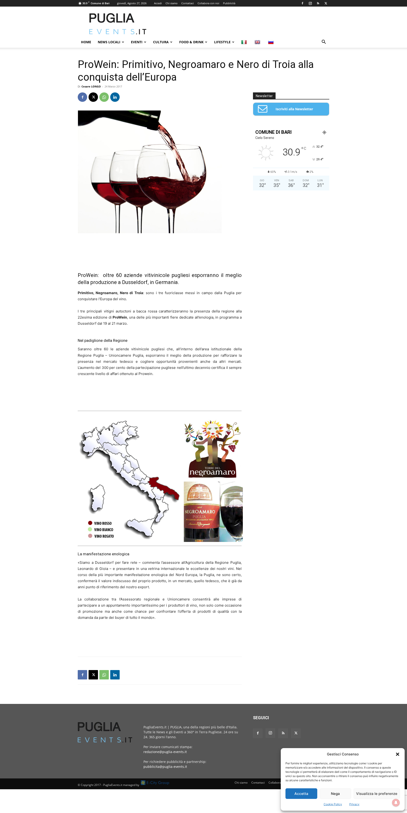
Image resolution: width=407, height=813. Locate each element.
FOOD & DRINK (191, 42)
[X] (325, 3)
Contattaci (187, 3)
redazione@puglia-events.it (165, 752)
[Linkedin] (115, 97)
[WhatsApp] (104, 97)
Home (86, 42)
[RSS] (318, 3)
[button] (397, 754)
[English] (258, 42)
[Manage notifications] (396, 802)
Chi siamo (172, 3)
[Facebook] (302, 3)
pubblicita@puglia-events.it (165, 766)
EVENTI (136, 42)
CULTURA (161, 42)
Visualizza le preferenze (376, 793)
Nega (335, 793)
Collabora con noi (208, 3)
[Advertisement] (243, 23)
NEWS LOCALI (109, 42)
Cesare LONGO (91, 86)
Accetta (301, 793)
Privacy (354, 804)
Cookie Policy (333, 804)
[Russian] (271, 42)
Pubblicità (229, 3)
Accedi (158, 3)
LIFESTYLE (222, 42)
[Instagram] (310, 3)
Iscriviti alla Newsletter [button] (294, 109)
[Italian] (244, 42)
